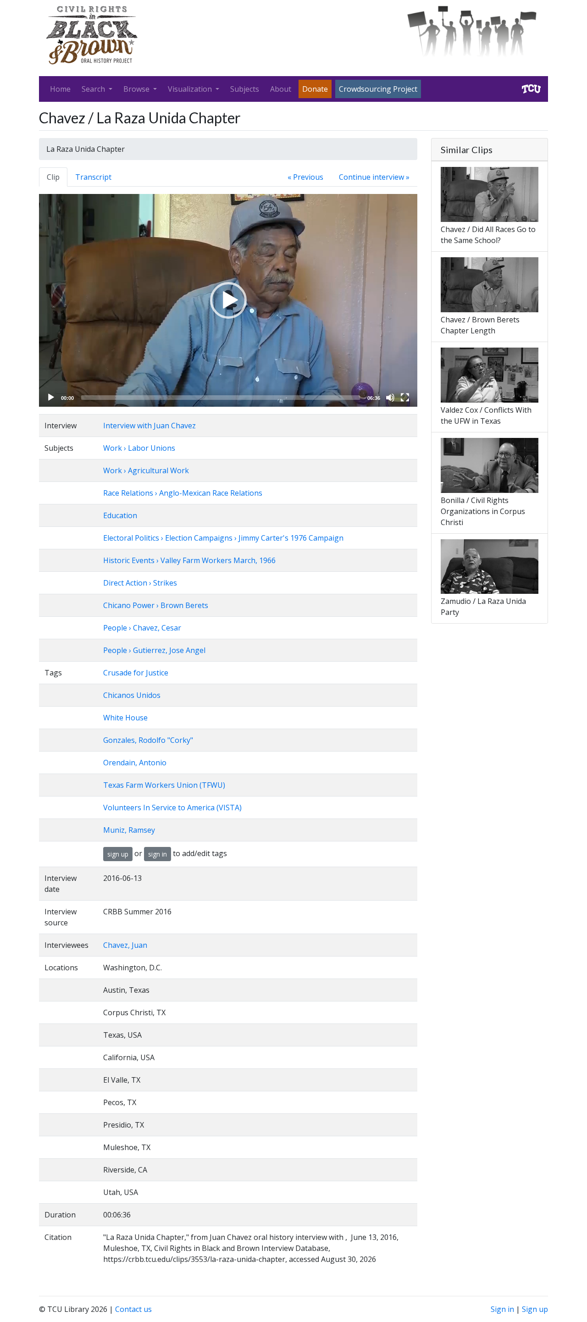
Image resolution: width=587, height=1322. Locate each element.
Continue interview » (374, 177)
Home (60, 89)
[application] (228, 300)
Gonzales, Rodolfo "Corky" (148, 740)
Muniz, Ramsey (129, 830)
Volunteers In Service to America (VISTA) (172, 807)
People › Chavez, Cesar (142, 628)
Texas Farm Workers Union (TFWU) (164, 785)
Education (120, 515)
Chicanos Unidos (132, 695)
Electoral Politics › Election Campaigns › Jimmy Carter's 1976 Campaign (223, 538)
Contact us (133, 1309)
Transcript (93, 177)
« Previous (305, 177)
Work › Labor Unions (139, 448)
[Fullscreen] (405, 397)
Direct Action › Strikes (140, 583)
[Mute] (390, 397)
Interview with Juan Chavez (149, 425)
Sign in (502, 1309)
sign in (157, 854)
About (280, 89)
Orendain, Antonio (134, 763)
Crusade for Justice (135, 673)
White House (125, 718)
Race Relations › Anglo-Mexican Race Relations (182, 493)
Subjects (244, 89)
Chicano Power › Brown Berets (155, 605)
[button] (228, 300)
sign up (117, 854)
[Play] (50, 397)
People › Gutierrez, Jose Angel (154, 650)
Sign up (535, 1309)
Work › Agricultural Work (146, 470)
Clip (53, 177)
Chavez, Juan (125, 945)
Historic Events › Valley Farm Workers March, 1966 (189, 560)
